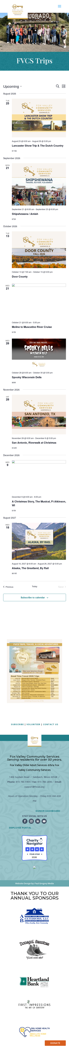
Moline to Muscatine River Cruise (32, 327)
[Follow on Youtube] (44, 821)
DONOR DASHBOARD (48, 810)
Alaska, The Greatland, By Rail (30, 568)
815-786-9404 (23, 781)
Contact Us (50, 724)
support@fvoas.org (34, 786)
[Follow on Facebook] (24, 821)
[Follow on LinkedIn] (37, 821)
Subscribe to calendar (33, 597)
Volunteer (33, 724)
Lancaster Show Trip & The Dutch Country (37, 145)
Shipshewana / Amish (25, 214)
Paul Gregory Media (44, 883)
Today (34, 586)
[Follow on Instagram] (31, 821)
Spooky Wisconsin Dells (27, 377)
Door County (20, 276)
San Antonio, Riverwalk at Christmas (34, 442)
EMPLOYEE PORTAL (20, 827)
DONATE (55, 1043)
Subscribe (17, 724)
